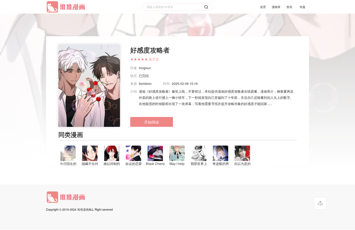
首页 (263, 7)
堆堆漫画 (83, 209)
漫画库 (276, 7)
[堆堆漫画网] (66, 7)
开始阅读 (151, 122)
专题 (302, 7)
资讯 (289, 7)
